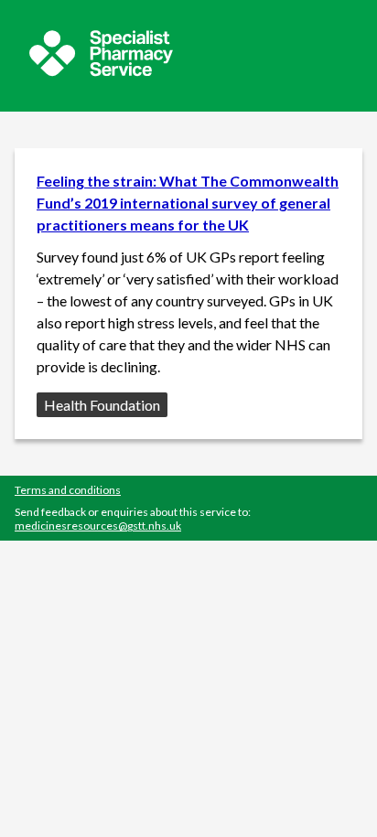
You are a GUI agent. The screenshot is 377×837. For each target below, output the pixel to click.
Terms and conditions (68, 490)
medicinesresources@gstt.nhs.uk (98, 525)
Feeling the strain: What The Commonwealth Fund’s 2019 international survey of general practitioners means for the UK (188, 202)
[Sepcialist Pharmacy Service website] (101, 71)
